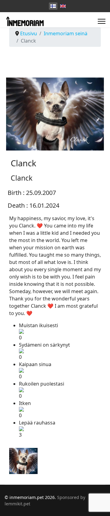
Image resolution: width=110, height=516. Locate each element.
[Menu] (101, 21)
